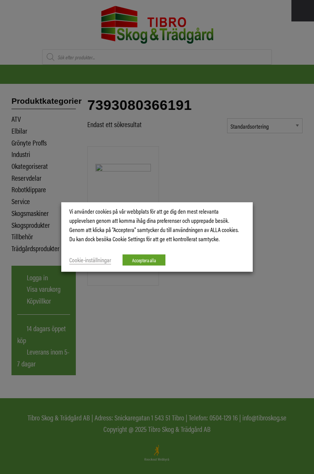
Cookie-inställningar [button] (90, 259)
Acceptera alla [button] (144, 260)
